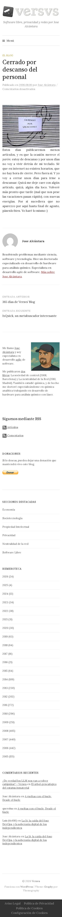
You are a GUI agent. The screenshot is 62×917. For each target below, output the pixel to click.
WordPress (26, 886)
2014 (5, 679)
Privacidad (8, 535)
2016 (5, 662)
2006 (5, 748)
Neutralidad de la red (15, 543)
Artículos (12, 427)
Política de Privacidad (39, 903)
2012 (5, 696)
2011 (4, 705)
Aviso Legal (12, 903)
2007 (5, 739)
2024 (5, 593)
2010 (5, 713)
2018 (5, 645)
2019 (5, 636)
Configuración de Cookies (29, 913)
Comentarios (15, 435)
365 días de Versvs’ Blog (18, 302)
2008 (5, 730)
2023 (5, 602)
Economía (8, 509)
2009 (5, 722)
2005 (5, 756)
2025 (5, 585)
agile (19, 359)
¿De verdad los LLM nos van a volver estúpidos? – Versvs (25, 782)
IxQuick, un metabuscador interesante (29, 316)
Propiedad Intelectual (15, 526)
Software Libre (11, 552)
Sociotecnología (12, 518)
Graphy (48, 886)
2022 (5, 611)
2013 (5, 688)
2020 (5, 628)
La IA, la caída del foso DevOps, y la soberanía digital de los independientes (25, 824)
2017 (5, 653)
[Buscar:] (57, 40)
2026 (5, 576)
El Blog (7, 55)
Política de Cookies (29, 908)
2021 (5, 619)
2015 (5, 670)
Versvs (36, 881)
